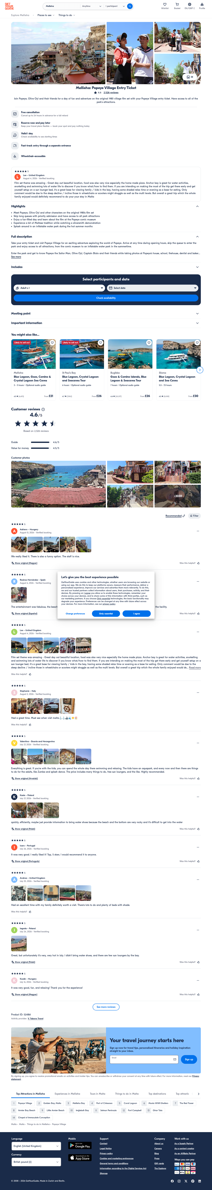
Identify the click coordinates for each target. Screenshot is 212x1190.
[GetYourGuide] (9, 6)
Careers (158, 1148)
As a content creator (184, 1148)
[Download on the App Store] (80, 1158)
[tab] (30, 1094)
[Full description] (197, 236)
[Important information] (197, 323)
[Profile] (202, 4)
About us (158, 1143)
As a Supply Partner (183, 1143)
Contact (103, 1143)
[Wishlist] (164, 4)
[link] (33, 370)
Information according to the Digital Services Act (123, 1168)
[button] (106, 92)
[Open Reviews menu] (198, 531)
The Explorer (160, 1168)
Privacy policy (106, 1153)
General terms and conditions (114, 1163)
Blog (156, 1153)
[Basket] (177, 4)
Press (156, 1158)
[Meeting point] (197, 313)
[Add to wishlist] (52, 342)
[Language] (189, 4)
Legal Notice (106, 1148)
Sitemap (104, 1173)
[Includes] (197, 267)
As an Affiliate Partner (185, 1153)
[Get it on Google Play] (80, 1146)
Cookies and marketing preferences (116, 1158)
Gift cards (159, 1163)
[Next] (199, 369)
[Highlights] (197, 206)
